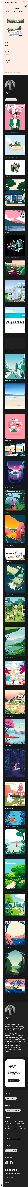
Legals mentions (9, 1177)
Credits (7, 1182)
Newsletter (12, 1150)
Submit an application (13, 1110)
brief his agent (13, 1080)
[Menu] (24, 2)
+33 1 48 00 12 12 (20, 1121)
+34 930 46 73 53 (20, 1126)
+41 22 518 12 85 (19, 1124)
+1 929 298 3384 (19, 1123)
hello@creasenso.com (13, 1139)
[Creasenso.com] (11, 2)
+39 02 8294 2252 (20, 1128)
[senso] (1, 2)
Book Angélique (11, 100)
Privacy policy (8, 1180)
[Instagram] (6, 1162)
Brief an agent (11, 1098)
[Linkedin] (11, 1162)
